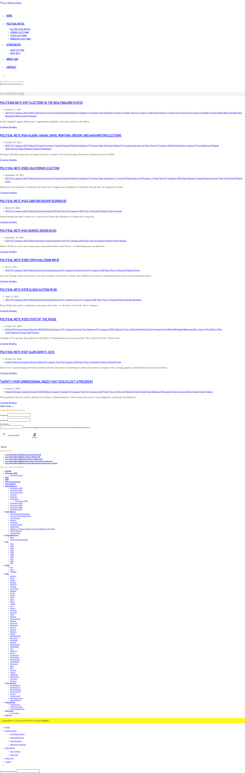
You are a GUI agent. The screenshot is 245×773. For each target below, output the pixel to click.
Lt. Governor (119, 178)
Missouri (13, 627)
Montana (28, 148)
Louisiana (13, 612)
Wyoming (13, 681)
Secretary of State (121, 112)
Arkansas (91, 329)
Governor (49, 112)
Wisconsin (13, 679)
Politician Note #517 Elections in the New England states (41, 102)
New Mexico (211, 329)
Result (7, 565)
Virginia (35, 332)
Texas (23, 332)
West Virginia (14, 677)
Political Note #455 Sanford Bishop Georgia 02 (33, 201)
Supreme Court (211, 178)
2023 (12, 548)
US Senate (93, 112)
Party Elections (15, 705)
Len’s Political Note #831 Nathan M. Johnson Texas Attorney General (28, 461)
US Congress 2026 (21, 501)
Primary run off (15, 696)
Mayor (12, 537)
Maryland (13, 617)
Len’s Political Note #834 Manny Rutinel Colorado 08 (23, 455)
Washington (46, 148)
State (155, 112)
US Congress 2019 (16, 505)
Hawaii (14, 148)
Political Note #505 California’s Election (29, 168)
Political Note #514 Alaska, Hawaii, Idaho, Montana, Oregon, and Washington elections (60, 135)
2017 (11, 563)
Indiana (12, 604)
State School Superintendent (20, 514)
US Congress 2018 (16, 507)
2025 (7, 477)
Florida (117, 362)
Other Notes (9, 711)
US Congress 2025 (16, 492)
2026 (7, 480)
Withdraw (13, 572)
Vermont (33, 116)
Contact (8, 762)
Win (11, 567)
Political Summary (79, 112)
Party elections (10, 484)
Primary (12, 694)
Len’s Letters (15, 751)
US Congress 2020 (144, 112)
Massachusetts (230, 112)
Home (7, 727)
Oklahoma (15, 332)
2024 (12, 550)
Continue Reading (8, 127)
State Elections (106, 112)
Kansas (123, 240)
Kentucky (13, 610)
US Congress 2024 (11, 473)
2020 (40, 329)
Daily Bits (8, 471)
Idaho (21, 148)
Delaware (13, 591)
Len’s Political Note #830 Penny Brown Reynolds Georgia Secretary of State (31, 463)
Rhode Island (22, 116)
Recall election (15, 685)
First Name (3, 415)
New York (13, 642)
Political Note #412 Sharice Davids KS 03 (28, 230)
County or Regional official (19, 540)
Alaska (116, 145)
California (118, 329)
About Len (9, 758)
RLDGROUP (45, 721)
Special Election (15, 700)
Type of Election (183, 112)
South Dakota (14, 662)
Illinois (12, 602)
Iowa (164, 329)
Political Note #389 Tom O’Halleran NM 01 (29, 260)
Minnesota (188, 329)
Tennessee (14, 664)
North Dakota (14, 647)
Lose (12, 570)
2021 (11, 544)
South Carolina (15, 659)
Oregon (36, 148)
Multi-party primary (16, 698)
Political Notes (210, 112)
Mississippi (14, 625)
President (13, 495)
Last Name (3, 420)
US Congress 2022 (19, 112)
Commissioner (15, 518)
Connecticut (196, 112)
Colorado (13, 587)
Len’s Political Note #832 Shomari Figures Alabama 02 (23, 459)
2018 (11, 561)
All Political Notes (17, 734)
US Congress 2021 (16, 490)
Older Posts (7, 406)
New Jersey (199, 329)
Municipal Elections (12, 535)
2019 (11, 559)
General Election (62, 112)
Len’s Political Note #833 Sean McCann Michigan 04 (22, 457)
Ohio (11, 649)
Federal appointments (13, 482)
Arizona (77, 270)
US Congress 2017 (16, 509)
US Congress (126, 145)
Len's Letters (14, 713)
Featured (8, 715)
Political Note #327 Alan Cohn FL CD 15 (27, 352)
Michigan (136, 299)
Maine (220, 112)
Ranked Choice (15, 687)
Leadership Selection (17, 709)
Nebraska (13, 632)
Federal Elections (36, 112)
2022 (7, 112)
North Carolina (179, 391)
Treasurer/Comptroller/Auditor (20, 516)
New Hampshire (15, 636)
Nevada (12, 634)
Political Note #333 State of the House (28, 319)
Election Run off (134, 178)
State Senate (14, 527)
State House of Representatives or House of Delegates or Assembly (32, 529)
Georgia (118, 211)
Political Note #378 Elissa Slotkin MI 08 (28, 289)
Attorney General (166, 112)
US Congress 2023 (16, 475)
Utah (28, 332)
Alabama (13, 576)
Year (132, 112)
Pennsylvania (192, 391)
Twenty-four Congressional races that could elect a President (46, 381)
